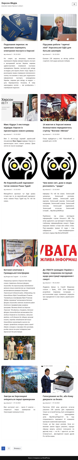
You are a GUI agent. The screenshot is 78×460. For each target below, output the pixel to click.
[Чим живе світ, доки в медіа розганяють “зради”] (58, 165)
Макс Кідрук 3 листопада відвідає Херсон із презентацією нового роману (19, 127)
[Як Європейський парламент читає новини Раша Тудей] (19, 165)
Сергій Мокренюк (67, 287)
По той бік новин (58, 194)
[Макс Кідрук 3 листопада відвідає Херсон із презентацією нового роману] (19, 107)
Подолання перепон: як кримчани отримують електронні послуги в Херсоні (19, 47)
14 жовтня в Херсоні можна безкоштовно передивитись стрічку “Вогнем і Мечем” (57, 127)
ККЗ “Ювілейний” (65, 138)
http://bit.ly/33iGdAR (61, 233)
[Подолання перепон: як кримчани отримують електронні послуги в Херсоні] (19, 27)
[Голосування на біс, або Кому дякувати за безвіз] (58, 379)
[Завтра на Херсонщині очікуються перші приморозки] (19, 379)
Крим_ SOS (56, 289)
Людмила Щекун (49, 287)
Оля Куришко (68, 289)
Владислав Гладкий (12, 276)
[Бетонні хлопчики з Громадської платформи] (19, 252)
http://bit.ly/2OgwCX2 (56, 417)
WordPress (46, 458)
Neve (30, 458)
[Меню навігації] (74, 4)
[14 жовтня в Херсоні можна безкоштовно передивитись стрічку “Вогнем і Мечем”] (58, 107)
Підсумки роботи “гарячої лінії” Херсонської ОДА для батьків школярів (57, 47)
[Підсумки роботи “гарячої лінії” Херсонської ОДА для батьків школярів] (58, 27)
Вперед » (17, 448)
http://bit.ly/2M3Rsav (57, 211)
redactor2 (9, 54)
